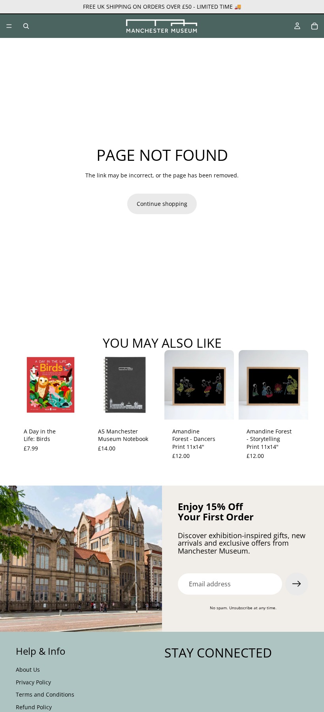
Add (79, 407)
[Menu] (9, 26)
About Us (28, 669)
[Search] (26, 26)
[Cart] (314, 26)
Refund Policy (34, 706)
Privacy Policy (33, 682)
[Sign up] (296, 584)
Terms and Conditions (45, 694)
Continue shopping (162, 203)
